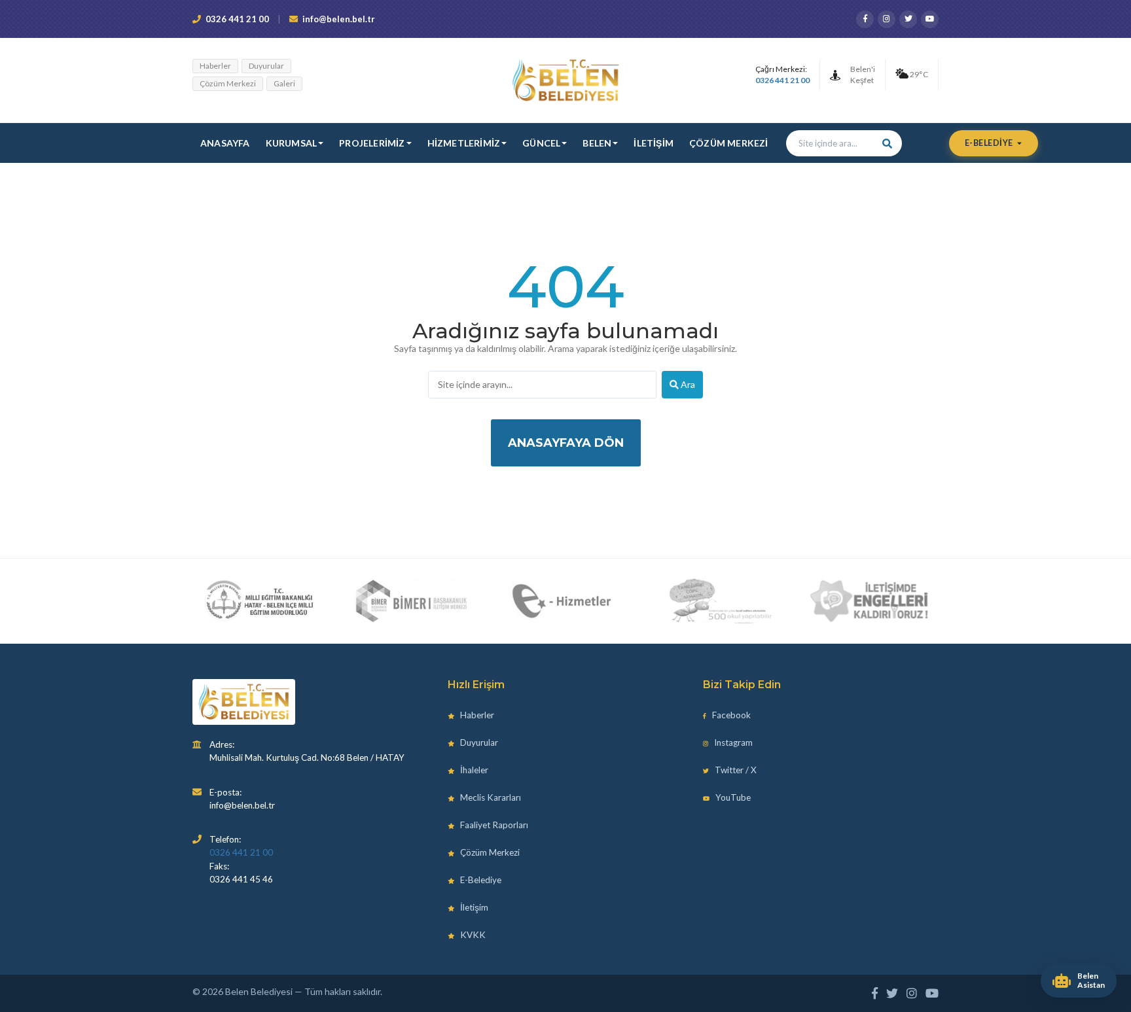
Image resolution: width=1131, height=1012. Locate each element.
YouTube (732, 797)
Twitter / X (735, 770)
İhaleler (473, 770)
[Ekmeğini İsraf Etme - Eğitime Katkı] (715, 601)
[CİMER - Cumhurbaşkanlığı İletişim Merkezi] (410, 601)
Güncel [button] (541, 142)
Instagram (732, 742)
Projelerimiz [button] (371, 142)
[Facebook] (865, 19)
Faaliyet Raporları (493, 825)
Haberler (215, 66)
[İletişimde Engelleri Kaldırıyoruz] (869, 601)
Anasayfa (225, 142)
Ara (687, 384)
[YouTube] (930, 19)
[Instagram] (886, 19)
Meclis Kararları (489, 797)
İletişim (653, 142)
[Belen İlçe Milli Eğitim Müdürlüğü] (259, 601)
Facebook (730, 715)
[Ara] (887, 143)
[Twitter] (908, 19)
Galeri (284, 83)
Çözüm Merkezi (228, 83)
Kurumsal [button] (291, 142)
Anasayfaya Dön (566, 443)
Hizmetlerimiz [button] (464, 142)
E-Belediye (990, 143)
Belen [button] (597, 142)
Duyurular (266, 66)
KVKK (472, 935)
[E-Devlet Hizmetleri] (563, 601)
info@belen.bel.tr (338, 19)
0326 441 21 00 (237, 19)
